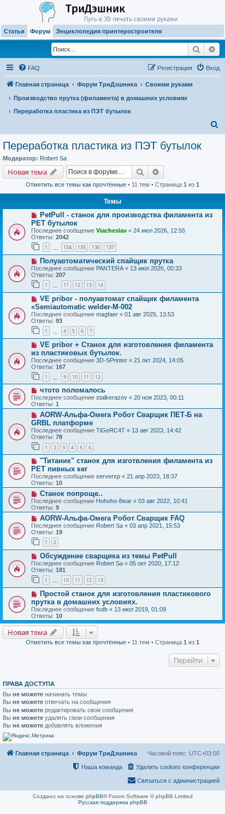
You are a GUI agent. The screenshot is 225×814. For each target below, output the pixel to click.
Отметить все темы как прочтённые (76, 184)
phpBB (94, 796)
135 (82, 247)
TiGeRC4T (110, 430)
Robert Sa (53, 158)
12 (77, 284)
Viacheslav (111, 230)
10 (75, 376)
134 (67, 247)
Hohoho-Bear (114, 501)
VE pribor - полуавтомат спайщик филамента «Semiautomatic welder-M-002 (115, 303)
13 (89, 284)
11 (66, 284)
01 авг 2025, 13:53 (149, 314)
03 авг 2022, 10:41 (163, 501)
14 (100, 284)
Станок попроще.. (71, 493)
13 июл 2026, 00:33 (156, 268)
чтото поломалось (72, 390)
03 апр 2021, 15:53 (154, 525)
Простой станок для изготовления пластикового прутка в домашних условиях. (121, 598)
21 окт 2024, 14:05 (158, 360)
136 (96, 247)
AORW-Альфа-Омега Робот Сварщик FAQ (112, 518)
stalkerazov (111, 397)
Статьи (14, 31)
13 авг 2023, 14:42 (156, 430)
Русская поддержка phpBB (112, 802)
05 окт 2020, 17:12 (154, 563)
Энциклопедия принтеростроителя (109, 31)
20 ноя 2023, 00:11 (159, 397)
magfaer (107, 314)
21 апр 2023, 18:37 (152, 476)
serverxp (108, 476)
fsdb (102, 609)
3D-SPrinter (111, 360)
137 (110, 247)
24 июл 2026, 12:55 (159, 230)
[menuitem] (29, 67)
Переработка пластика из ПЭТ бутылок (102, 146)
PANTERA (109, 268)
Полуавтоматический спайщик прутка (106, 261)
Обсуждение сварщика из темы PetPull (108, 556)
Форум (40, 31)
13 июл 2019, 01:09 (140, 609)
